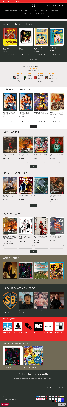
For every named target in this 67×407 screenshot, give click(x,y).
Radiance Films (48, 332)
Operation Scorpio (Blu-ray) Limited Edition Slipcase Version (41, 113)
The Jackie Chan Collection (23, 311)
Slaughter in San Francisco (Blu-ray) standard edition (41, 155)
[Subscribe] (43, 382)
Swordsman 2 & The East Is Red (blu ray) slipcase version (41, 237)
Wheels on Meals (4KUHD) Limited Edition (8, 48)
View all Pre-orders (33, 59)
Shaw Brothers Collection (7, 311)
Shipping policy (46, 403)
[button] (11, 79)
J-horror (5, 281)
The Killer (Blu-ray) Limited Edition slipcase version (55, 196)
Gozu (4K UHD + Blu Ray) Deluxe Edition (25, 48)
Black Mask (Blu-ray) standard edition (56, 155)
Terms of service (39, 403)
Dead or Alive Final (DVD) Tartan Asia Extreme (25, 196)
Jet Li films (53, 311)
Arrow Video (17, 332)
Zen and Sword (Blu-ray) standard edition (24, 155)
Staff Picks (6, 367)
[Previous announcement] (21, 1)
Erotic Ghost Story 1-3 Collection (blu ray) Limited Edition (56, 237)
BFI (25, 332)
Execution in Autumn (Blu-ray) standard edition (9, 155)
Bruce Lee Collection (40, 311)
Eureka (36, 332)
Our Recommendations (30, 367)
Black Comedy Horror (40, 281)
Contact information (54, 403)
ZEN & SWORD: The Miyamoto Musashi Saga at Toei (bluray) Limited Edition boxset (9, 237)
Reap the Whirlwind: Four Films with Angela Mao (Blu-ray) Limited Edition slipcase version (57, 113)
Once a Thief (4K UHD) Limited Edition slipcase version (9, 113)
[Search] (48, 16)
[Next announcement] (45, 1)
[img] (33, 68)
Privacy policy (32, 403)
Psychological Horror (24, 281)
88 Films (5, 332)
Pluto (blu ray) (37, 195)
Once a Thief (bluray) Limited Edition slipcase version (25, 113)
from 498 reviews (32, 70)
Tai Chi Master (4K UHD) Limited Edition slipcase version (10, 196)
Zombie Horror (54, 281)
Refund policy (26, 403)
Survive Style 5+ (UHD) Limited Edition (40, 48)
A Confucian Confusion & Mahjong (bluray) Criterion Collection (24, 237)
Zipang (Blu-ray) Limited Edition (56, 47)
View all (33, 126)
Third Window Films (59, 333)
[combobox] (33, 16)
